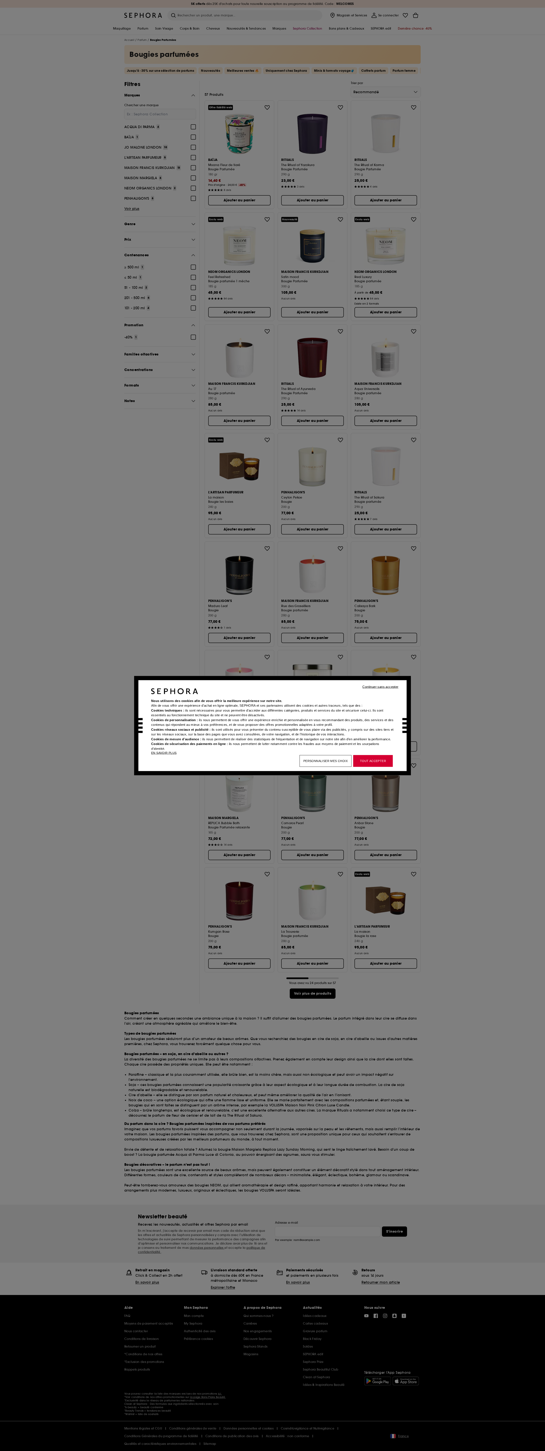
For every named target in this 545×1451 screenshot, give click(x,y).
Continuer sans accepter (380, 686)
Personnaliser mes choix (325, 760)
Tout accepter (373, 760)
